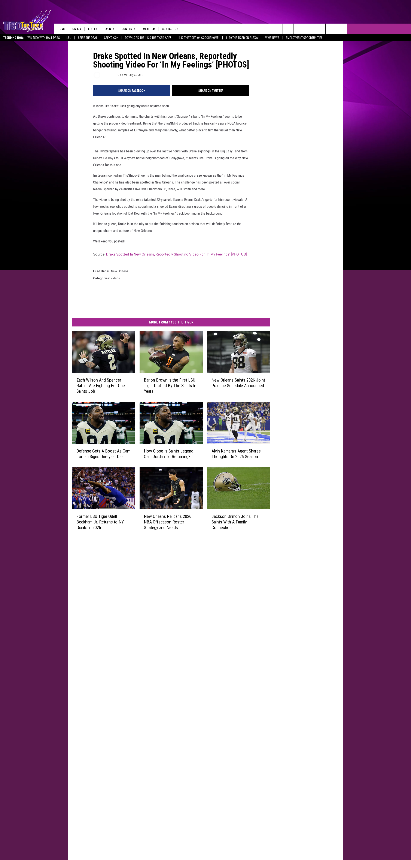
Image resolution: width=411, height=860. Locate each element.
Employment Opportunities (304, 37)
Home (61, 29)
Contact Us (170, 29)
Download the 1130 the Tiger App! (148, 37)
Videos (115, 278)
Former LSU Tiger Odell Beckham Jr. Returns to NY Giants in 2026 (100, 522)
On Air (76, 29)
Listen (92, 29)
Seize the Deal (87, 37)
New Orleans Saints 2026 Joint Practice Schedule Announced (238, 382)
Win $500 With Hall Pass (43, 37)
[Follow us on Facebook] (309, 29)
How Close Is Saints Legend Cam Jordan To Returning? (168, 453)
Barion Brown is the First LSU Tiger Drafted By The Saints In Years (170, 385)
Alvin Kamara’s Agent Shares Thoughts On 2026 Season (236, 453)
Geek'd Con (111, 37)
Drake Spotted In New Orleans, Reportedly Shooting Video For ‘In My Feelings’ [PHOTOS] (176, 254)
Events (109, 29)
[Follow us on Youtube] (331, 29)
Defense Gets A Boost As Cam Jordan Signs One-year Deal (103, 453)
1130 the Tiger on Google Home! (198, 37)
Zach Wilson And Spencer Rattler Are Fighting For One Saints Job (100, 385)
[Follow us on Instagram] (320, 29)
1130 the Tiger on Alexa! (242, 37)
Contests (129, 29)
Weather (149, 29)
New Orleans (119, 271)
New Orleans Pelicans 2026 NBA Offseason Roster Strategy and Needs (167, 522)
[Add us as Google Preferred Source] (298, 29)
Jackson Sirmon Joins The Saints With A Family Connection (235, 522)
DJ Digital (108, 75)
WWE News (272, 37)
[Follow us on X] (341, 29)
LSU (69, 37)
